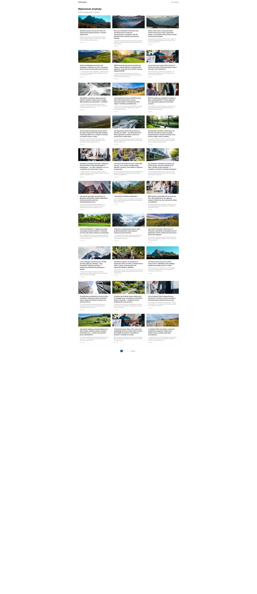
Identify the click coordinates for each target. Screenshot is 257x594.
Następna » (133, 351)
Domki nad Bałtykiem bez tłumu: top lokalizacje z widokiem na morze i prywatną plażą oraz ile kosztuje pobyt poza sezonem (94, 67)
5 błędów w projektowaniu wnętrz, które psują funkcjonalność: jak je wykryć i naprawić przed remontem (127, 231)
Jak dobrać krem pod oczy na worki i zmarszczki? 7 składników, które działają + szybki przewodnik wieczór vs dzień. (161, 263)
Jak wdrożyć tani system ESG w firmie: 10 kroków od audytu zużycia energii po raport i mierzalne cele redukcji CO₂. (162, 67)
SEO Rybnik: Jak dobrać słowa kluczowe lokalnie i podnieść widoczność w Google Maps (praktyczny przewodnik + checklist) (94, 100)
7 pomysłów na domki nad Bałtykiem (125, 196)
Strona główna (175, 2)
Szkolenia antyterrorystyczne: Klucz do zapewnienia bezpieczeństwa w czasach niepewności (93, 32)
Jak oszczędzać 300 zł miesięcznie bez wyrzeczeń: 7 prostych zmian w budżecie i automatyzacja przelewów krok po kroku (162, 298)
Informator (82, 2)
